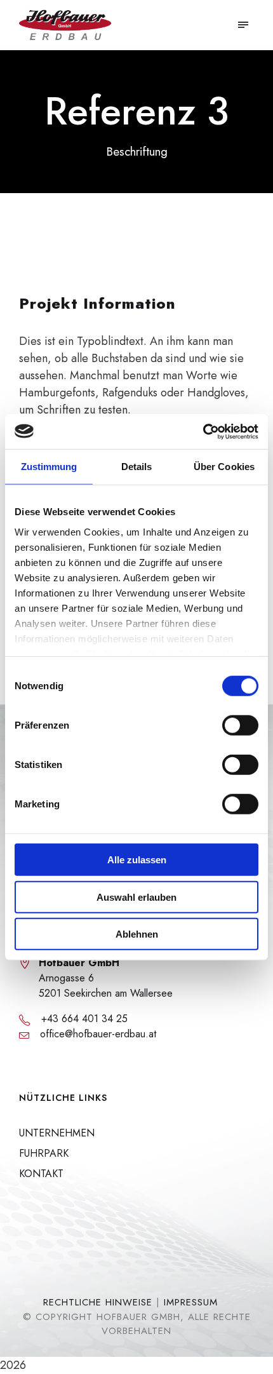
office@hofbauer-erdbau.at (98, 1034)
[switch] (240, 725)
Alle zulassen (136, 859)
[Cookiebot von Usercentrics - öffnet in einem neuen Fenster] (202, 431)
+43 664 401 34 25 (84, 1018)
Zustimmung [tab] (49, 466)
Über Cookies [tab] (224, 466)
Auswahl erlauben (136, 896)
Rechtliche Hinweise (97, 1302)
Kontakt (41, 1173)
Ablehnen (137, 934)
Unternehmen (57, 1133)
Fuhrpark (44, 1153)
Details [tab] (136, 466)
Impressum (191, 1302)
